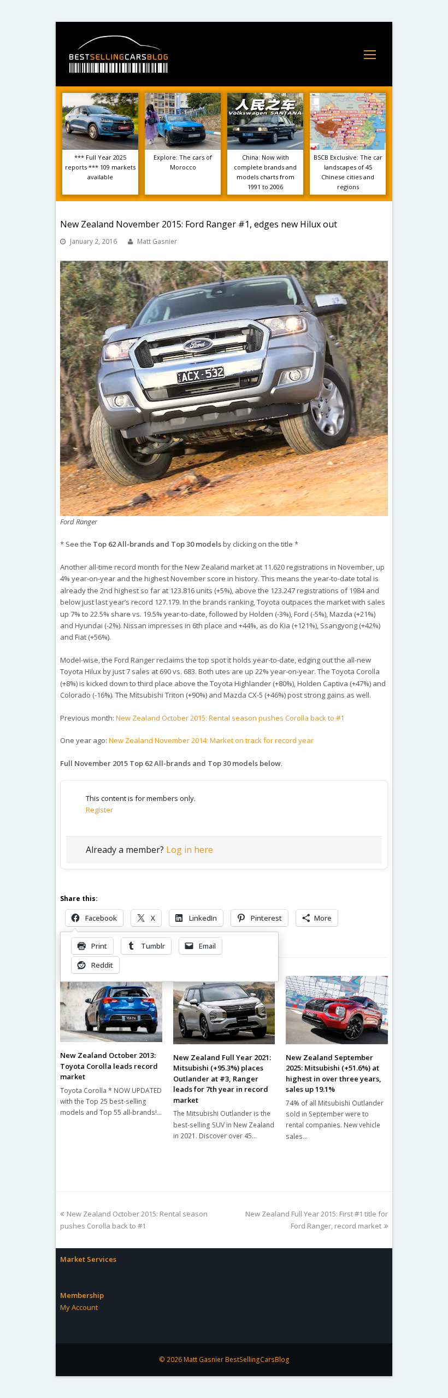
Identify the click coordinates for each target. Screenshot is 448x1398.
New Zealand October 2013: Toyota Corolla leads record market (109, 1065)
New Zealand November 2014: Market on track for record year (211, 740)
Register (99, 810)
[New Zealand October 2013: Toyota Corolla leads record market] (111, 1009)
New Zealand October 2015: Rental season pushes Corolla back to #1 (230, 718)
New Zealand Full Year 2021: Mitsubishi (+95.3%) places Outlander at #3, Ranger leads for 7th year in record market (222, 1078)
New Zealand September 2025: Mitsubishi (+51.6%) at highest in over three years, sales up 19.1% (333, 1073)
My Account (79, 1307)
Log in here (189, 850)
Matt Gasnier (157, 241)
